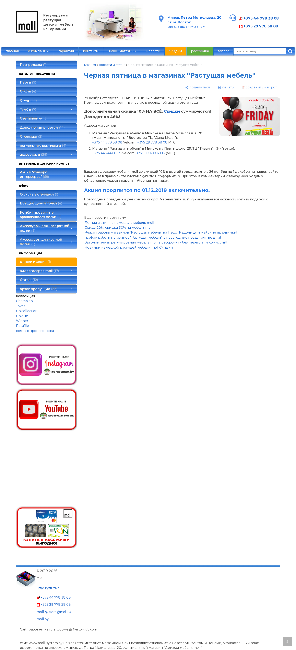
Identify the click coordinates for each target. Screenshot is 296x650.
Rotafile (22, 326)
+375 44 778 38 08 (260, 18)
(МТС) (170, 153)
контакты (91, 51)
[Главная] (27, 32)
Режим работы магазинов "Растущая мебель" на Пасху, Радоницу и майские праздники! (161, 232)
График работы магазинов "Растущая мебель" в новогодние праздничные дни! (153, 237)
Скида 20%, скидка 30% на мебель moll (119, 227)
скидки (175, 51)
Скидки (172, 111)
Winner (22, 321)
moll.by (43, 619)
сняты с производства (35, 331)
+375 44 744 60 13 (106, 153)
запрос (223, 51)
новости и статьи (112, 65)
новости (153, 51)
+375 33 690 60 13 (151, 153)
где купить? (48, 588)
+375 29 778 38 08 (260, 26)
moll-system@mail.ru (54, 612)
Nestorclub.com (85, 629)
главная (12, 51)
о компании (38, 51)
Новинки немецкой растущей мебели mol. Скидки (129, 247)
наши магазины (122, 51)
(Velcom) (128, 153)
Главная (90, 65)
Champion (24, 301)
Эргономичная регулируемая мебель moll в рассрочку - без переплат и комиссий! (156, 242)
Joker (20, 306)
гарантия (66, 51)
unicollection (26, 311)
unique (22, 316)
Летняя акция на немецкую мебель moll (119, 223)
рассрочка (200, 51)
